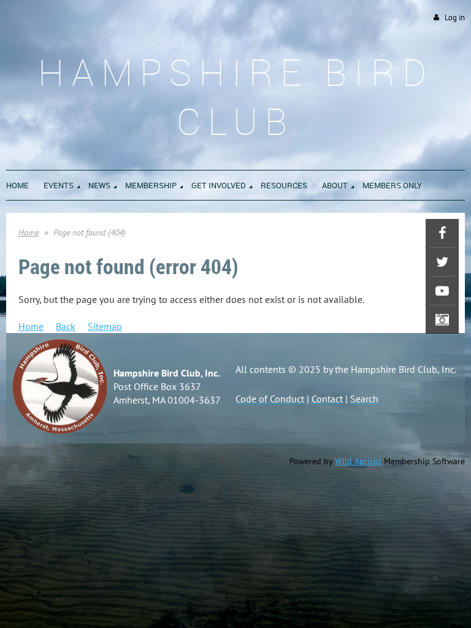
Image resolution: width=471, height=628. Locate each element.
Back (65, 326)
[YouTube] (442, 291)
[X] (442, 262)
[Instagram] (442, 319)
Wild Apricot (358, 461)
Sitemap (105, 326)
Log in (455, 17)
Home (28, 232)
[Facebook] (442, 233)
